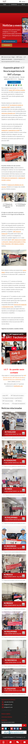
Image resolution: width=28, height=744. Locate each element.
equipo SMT (5, 395)
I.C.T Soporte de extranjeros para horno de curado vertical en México (14, 580)
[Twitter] (8, 728)
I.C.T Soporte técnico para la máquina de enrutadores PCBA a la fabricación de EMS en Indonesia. (14, 552)
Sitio (23, 79)
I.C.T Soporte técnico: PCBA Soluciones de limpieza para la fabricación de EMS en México (14, 609)
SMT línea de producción (9, 41)
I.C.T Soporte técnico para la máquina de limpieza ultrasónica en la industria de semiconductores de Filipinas (14, 637)
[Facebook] (14, 728)
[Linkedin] (5, 728)
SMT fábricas (19, 400)
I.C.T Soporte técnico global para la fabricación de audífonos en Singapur (14, 694)
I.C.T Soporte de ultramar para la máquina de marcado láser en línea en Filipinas (14, 523)
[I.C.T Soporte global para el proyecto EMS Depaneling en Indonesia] (14, 652)
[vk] (11, 728)
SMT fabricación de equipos (17, 395)
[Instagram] (17, 728)
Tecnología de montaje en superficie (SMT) (12, 398)
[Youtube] (2, 728)
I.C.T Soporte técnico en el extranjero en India (14, 494)
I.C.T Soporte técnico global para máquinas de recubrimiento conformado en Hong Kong (14, 466)
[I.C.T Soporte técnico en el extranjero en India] (14, 481)
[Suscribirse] (24, 725)
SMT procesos (5, 403)
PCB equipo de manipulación (18, 403)
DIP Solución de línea (18, 377)
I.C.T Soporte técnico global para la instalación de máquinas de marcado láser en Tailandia (14, 438)
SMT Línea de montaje (7, 400)
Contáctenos (14, 4)
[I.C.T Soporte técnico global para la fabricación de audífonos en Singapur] (14, 680)
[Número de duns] (14, 732)
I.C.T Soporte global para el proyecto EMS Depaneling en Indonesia (14, 666)
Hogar (4, 4)
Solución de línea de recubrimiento (12, 379)
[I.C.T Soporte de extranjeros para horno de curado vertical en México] (14, 566)
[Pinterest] (20, 728)
